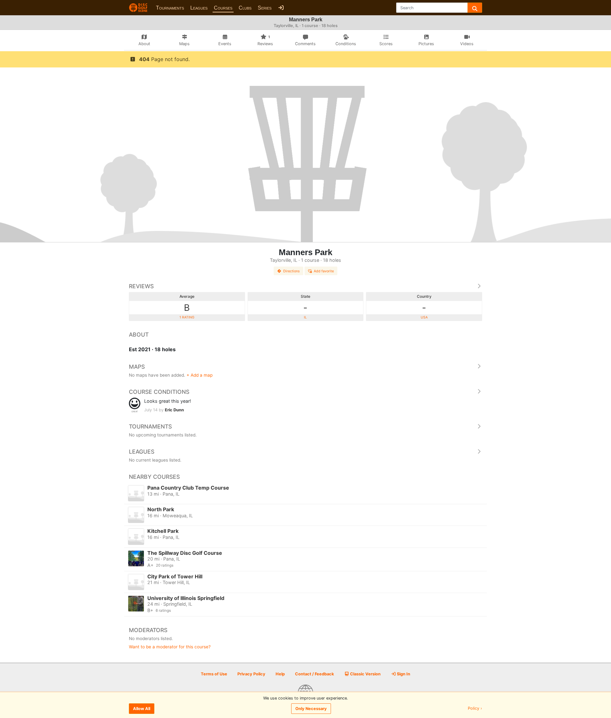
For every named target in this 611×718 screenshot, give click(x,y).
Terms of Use (214, 674)
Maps (137, 366)
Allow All (141, 708)
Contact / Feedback (314, 674)
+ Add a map (199, 375)
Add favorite (324, 271)
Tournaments (170, 7)
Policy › (475, 709)
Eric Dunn (174, 410)
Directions (291, 271)
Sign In (403, 674)
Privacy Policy (251, 674)
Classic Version (365, 674)
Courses (223, 7)
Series (264, 7)
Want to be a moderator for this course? (170, 646)
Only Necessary (311, 708)
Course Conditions (159, 391)
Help (280, 674)
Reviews (141, 286)
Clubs (245, 7)
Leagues (198, 7)
